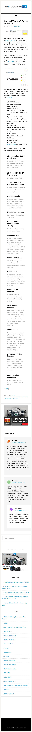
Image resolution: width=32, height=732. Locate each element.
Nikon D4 (7, 673)
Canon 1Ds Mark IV (10, 635)
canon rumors (19, 397)
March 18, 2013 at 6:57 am (18, 482)
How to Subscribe (9, 660)
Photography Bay (16, 6)
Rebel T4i (11, 62)
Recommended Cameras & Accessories (16, 685)
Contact (6, 648)
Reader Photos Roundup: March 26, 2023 (17, 582)
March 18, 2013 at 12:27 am (19, 442)
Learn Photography (10, 664)
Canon (13, 395)
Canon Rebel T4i (9, 644)
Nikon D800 (7, 677)
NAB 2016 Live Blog (10, 669)
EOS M (10, 97)
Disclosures (7, 652)
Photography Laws (9, 681)
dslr (25, 397)
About (6, 623)
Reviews (6, 689)
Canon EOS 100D (10, 40)
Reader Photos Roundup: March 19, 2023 (17, 592)
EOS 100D (6, 398)
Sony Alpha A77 (9, 693)
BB (7, 389)
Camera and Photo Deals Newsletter (15, 627)
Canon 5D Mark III (9, 639)
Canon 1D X (8, 631)
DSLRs (6, 656)
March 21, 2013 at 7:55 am (21, 510)
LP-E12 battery (11, 144)
